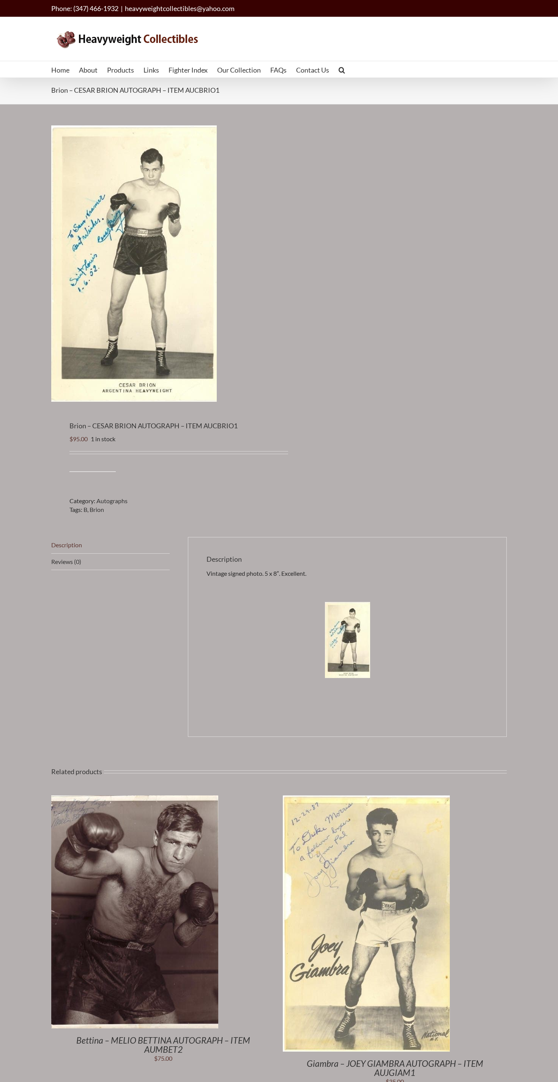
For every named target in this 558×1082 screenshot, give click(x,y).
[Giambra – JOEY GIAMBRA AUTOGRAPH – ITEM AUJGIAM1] (366, 799)
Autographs (112, 500)
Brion (97, 509)
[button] (342, 69)
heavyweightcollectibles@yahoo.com (180, 8)
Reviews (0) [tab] (66, 561)
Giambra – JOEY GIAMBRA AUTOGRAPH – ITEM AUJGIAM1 (395, 1068)
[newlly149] (347, 606)
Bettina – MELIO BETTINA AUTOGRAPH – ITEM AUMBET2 (163, 1045)
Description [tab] (66, 544)
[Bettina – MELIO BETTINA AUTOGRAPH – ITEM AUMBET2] (134, 799)
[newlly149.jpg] (160, 263)
